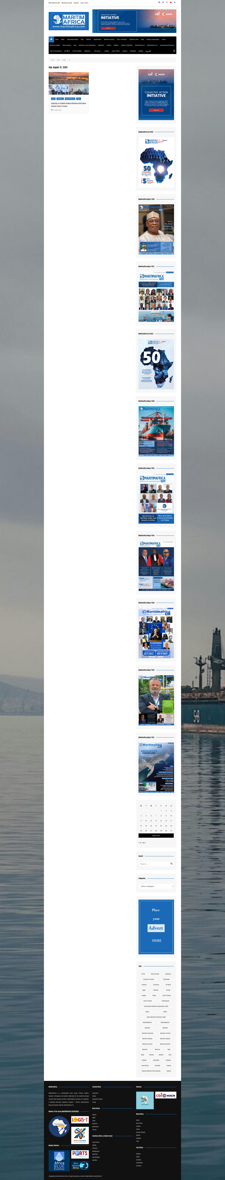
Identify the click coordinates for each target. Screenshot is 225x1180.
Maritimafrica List (152, 45)
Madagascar (95, 1151)
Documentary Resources (167, 45)
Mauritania (95, 1127)
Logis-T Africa (84, 3)
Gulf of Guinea (167, 995)
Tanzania (138, 1166)
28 (156, 831)
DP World (168, 985)
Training (109, 45)
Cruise (164, 39)
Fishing (168, 990)
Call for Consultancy (56, 51)
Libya (93, 1121)
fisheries (155, 990)
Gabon (94, 1096)
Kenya (147, 1012)
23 (166, 826)
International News (72, 39)
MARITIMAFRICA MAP (54, 3)
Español (141, 51)
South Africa (145, 1065)
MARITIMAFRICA (147, 1022)
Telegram (76, 3)
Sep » (144, 843)
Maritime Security (147, 1044)
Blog (82, 39)
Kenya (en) (60, 99)
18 (141, 826)
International (165, 1001)
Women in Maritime (126, 45)
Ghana (154, 995)
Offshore (116, 45)
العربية (148, 51)
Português (133, 51)
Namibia (94, 1160)
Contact (106, 51)
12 (146, 821)
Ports (170, 1055)
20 (151, 826)
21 (156, 826)
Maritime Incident (55, 45)
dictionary (156, 985)
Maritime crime (134, 39)
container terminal (148, 979)
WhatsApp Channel (67, 3)
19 (146, 826)
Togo (137, 1141)
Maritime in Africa (165, 1033)
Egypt (143, 990)
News (62, 39)
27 (151, 831)
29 (161, 831)
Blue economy (67, 45)
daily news (166, 979)
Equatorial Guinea (97, 1099)
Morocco (157, 1049)
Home (56, 39)
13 (151, 821)
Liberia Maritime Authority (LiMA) (156, 1017)
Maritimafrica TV (139, 45)
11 (141, 821)
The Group (97, 51)
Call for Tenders (77, 51)
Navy (142, 39)
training (168, 1065)
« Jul (140, 843)
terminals (157, 1065)
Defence (88, 39)
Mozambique (96, 1157)
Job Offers (67, 51)
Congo (94, 1102)
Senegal (144, 1060)
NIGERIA (151, 1055)
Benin (137, 1120)
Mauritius (145, 1049)
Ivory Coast (139, 1123)
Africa (143, 974)
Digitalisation (97, 39)
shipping (168, 1060)
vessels (169, 1071)
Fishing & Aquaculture (152, 39)
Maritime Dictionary (147, 1033)
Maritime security (109, 39)
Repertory (87, 51)
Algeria (94, 1115)
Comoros (95, 1148)
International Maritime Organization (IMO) (156, 1006)
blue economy (155, 974)
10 (171, 816)
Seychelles (156, 1060)
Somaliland (139, 1163)
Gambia (144, 995)
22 (161, 826)
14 (156, 821)
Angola (94, 1145)
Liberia (165, 1012)
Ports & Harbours (122, 39)
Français (124, 51)
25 (141, 831)
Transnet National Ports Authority (151, 1071)
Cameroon (168, 974)
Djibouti (138, 1154)
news (142, 1055)
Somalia (138, 1160)
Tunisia (94, 1130)
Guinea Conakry (140, 1132)
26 (146, 831)
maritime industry (147, 1039)
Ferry (74, 45)
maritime (147, 1028)
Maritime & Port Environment (87, 45)
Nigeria (138, 1135)
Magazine (101, 45)
